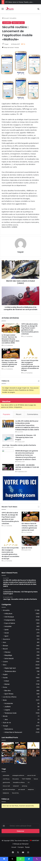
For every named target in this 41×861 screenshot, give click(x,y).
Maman (7, 684)
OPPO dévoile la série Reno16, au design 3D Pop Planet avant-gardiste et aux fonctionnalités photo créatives (30, 329)
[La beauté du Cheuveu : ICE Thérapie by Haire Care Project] (8, 438)
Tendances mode (10, 713)
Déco (4, 665)
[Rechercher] (38, 9)
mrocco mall (6, 786)
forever (36, 779)
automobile (6, 775)
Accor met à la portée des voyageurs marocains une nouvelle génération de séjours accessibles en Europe (30, 365)
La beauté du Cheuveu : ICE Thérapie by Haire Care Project (25, 437)
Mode (5, 700)
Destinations (8, 729)
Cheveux (7, 652)
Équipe (27, 847)
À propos (21, 847)
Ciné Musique (9, 617)
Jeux (6, 719)
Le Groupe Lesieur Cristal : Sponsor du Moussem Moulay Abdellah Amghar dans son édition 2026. (10, 339)
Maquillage (8, 655)
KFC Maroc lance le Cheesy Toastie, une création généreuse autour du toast (9, 363)
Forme (5, 687)
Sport (6, 636)
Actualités (13, 18)
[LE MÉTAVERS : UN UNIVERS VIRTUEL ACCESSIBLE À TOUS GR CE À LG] (8, 467)
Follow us (5, 799)
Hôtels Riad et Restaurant (13, 732)
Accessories (8, 703)
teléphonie (6, 793)
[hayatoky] (9, 9)
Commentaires (32, 414)
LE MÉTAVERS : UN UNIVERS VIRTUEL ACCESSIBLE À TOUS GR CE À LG (27, 467)
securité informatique (9, 789)
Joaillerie (7, 706)
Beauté (5, 649)
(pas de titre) (27, 548)
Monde (5, 716)
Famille (5, 677)
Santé (6, 629)
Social (6, 633)
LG (28, 782)
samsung (24, 786)
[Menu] (3, 9)
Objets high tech (18, 22)
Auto (4, 642)
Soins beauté (8, 658)
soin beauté (21, 789)
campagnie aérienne (18, 775)
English (5, 674)
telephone (31, 789)
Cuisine (5, 661)
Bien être (7, 690)
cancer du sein (31, 775)
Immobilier (8, 626)
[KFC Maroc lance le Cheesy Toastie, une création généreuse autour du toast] (11, 353)
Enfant (6, 681)
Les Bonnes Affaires (9, 697)
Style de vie (7, 722)
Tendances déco (10, 671)
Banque (5, 645)
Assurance (6, 639)
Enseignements (9, 620)
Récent (18, 414)
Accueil (6, 18)
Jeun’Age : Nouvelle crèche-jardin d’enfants (19, 445)
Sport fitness (8, 694)
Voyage (5, 726)
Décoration (15, 779)
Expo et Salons (9, 623)
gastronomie (6, 782)
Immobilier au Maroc (19, 782)
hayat (6, 44)
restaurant (16, 786)
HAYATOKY (35, 840)
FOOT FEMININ (26, 779)
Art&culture (8, 613)
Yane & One (15, 793)
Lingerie (7, 710)
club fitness (6, 779)
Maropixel (25, 844)
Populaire (6, 414)
